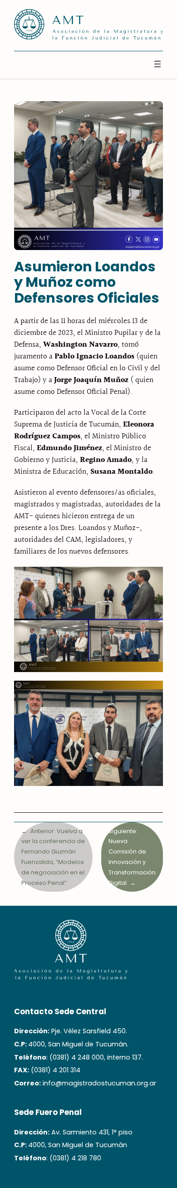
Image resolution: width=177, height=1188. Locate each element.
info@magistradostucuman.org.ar (99, 1083)
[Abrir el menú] (157, 64)
